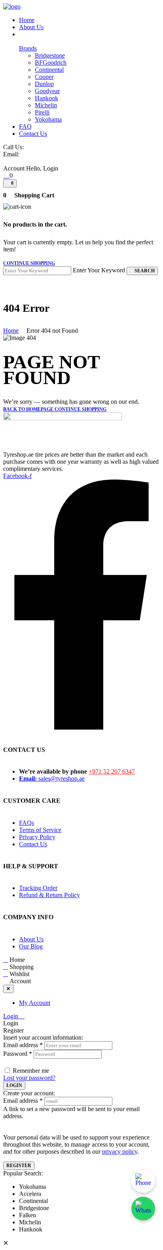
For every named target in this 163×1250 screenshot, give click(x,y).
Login (11, 1016)
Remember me (31, 1070)
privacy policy (119, 1151)
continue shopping (29, 263)
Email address (23, 1045)
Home (11, 330)
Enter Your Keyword (99, 270)
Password (17, 1053)
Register (18, 1165)
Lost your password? (29, 1077)
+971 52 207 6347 (112, 771)
